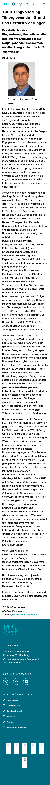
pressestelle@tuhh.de (24, 614)
